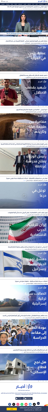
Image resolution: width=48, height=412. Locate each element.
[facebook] (9, 404)
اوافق (11, 409)
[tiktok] (34, 404)
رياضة (12, 4)
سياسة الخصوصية (27, 409)
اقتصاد (16, 4)
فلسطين (29, 4)
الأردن (36, 4)
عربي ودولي (20, 4)
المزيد (24, 43)
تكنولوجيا (3, 4)
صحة (33, 4)
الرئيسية (46, 4)
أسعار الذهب (41, 4)
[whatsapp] (21, 404)
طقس (25, 4)
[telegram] (30, 404)
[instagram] (17, 404)
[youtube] (26, 404)
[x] (13, 404)
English (4, 1)
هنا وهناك (7, 4)
